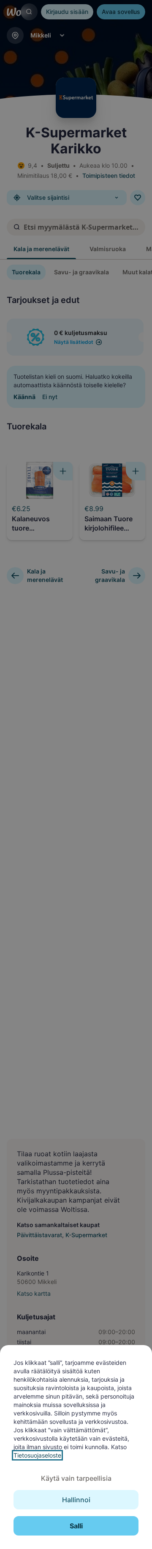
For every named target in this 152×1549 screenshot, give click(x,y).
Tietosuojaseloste (37, 1455)
